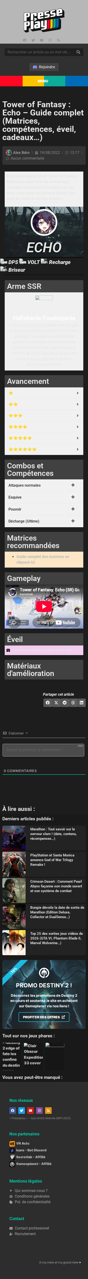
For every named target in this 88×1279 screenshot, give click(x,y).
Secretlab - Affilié (31, 1157)
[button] (44, 650)
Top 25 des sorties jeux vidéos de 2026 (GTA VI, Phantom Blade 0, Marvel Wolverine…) (56, 938)
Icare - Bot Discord (31, 1150)
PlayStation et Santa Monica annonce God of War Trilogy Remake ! (52, 860)
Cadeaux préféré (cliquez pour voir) (43, 650)
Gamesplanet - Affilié (34, 1164)
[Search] (78, 52)
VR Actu (22, 1143)
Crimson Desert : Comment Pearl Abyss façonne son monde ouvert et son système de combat (56, 886)
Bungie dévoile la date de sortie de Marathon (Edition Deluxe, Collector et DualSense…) (57, 912)
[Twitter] (33, 40)
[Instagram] (50, 40)
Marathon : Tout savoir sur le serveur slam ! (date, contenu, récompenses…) (53, 834)
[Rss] (58, 40)
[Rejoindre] (44, 67)
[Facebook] (25, 40)
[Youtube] (42, 40)
